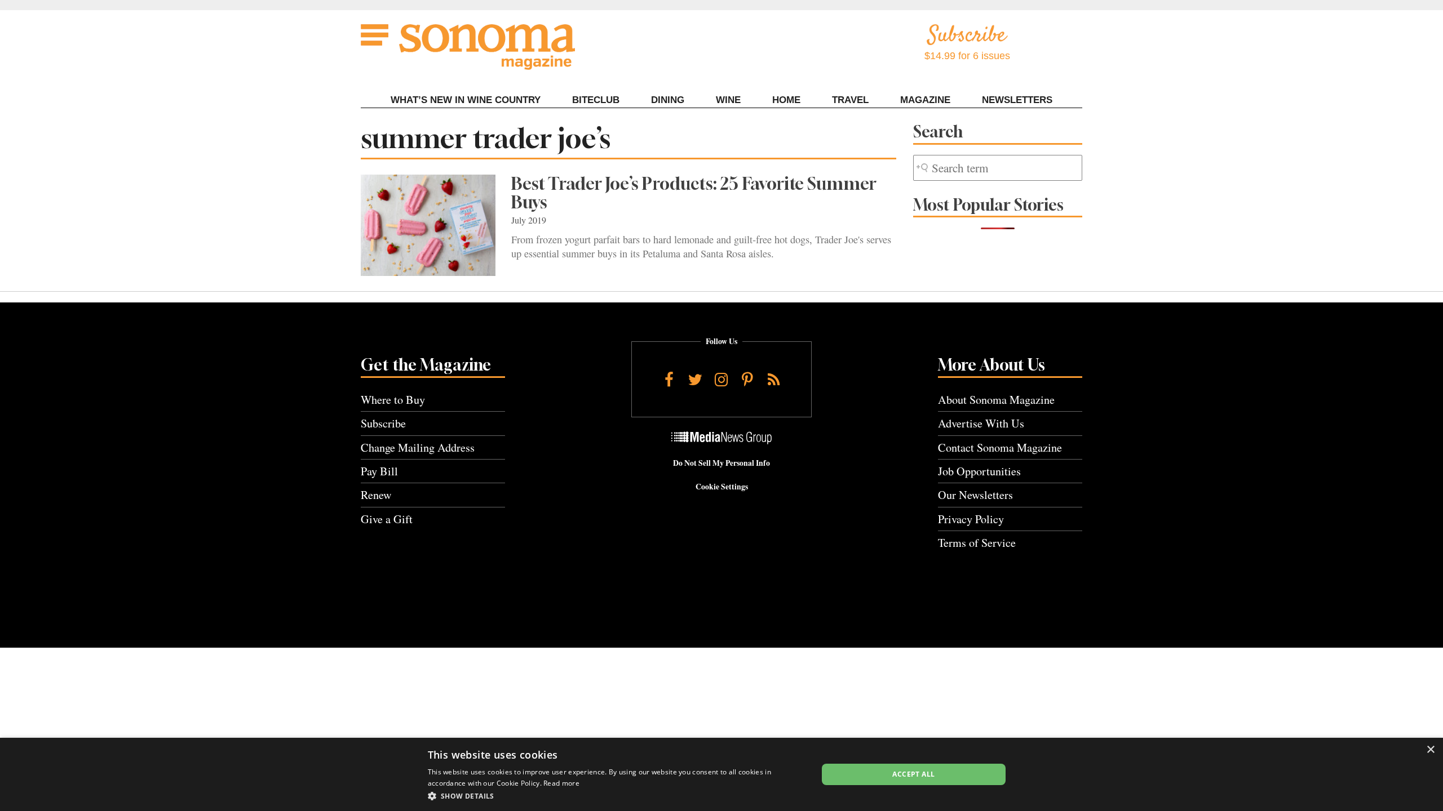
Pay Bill (379, 471)
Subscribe (383, 423)
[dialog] (721, 774)
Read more (561, 783)
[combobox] (997, 168)
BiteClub (595, 100)
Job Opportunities (979, 471)
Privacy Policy (971, 519)
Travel (850, 100)
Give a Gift (387, 519)
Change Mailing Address (418, 447)
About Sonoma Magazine (996, 399)
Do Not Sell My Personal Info (721, 463)
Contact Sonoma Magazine (1000, 447)
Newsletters (1017, 100)
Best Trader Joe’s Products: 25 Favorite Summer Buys (694, 192)
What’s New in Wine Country (466, 100)
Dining (667, 100)
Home (786, 100)
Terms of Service (977, 542)
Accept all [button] (913, 774)
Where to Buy (393, 399)
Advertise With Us (981, 423)
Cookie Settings (722, 486)
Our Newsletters (975, 494)
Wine (728, 100)
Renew (376, 494)
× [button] (1430, 750)
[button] (617, 796)
